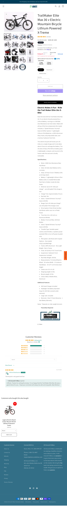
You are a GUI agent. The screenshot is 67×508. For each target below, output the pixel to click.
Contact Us (7, 452)
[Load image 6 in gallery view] (7, 44)
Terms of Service (8, 482)
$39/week (60, 54)
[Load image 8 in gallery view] (22, 44)
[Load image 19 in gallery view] (7, 67)
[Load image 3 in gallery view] (15, 36)
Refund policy (28, 501)
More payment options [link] (50, 95)
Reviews (6, 474)
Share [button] (40, 324)
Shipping (40, 44)
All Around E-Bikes (11, 501)
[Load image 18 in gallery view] (30, 59)
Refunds (6, 456)
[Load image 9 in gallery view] (30, 44)
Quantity (40, 77)
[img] (9, 370)
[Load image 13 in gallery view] (30, 52)
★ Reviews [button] (65, 255)
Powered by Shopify (19, 501)
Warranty (6, 463)
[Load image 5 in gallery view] (30, 36)
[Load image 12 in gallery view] (22, 52)
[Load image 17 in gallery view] (22, 59)
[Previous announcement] (3, 2)
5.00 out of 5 (38, 340)
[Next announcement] (64, 2)
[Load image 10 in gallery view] (7, 52)
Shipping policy (52, 501)
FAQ (5, 471)
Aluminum (50, 70)
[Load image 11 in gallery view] (15, 52)
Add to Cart (9, 434)
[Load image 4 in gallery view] (22, 36)
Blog (5, 467)
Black (41, 70)
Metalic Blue (43, 74)
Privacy (6, 478)
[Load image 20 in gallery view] (15, 67)
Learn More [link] (41, 60)
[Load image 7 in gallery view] (15, 44)
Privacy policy (36, 501)
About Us (6, 449)
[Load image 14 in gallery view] (7, 59)
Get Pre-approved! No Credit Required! (46, 56)
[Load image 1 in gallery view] (7, 36)
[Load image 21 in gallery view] (22, 67)
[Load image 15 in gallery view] (15, 59)
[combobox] (9, 430)
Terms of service (44, 501)
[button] (3, 6)
